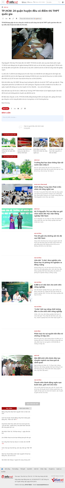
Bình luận (5, 108)
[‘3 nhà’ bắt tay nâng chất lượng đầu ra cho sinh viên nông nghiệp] (17, 316)
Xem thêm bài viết (32, 404)
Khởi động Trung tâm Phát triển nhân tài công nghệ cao (40, 151)
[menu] (3, 2)
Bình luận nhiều (24, 408)
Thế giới (22, 469)
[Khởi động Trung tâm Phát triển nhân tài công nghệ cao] (40, 142)
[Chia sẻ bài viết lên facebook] (3, 18)
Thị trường (15, 469)
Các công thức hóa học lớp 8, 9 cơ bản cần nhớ (15, 442)
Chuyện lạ (51, 469)
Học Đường (37, 233)
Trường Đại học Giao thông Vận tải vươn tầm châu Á (8, 151)
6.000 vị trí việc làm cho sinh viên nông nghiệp (47, 286)
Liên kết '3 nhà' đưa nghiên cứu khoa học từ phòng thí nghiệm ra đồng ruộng (48, 262)
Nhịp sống (37, 331)
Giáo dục (37, 160)
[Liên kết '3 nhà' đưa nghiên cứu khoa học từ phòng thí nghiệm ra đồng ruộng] (17, 267)
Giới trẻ (6, 7)
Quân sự (59, 469)
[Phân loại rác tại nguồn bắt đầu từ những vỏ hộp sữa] (17, 341)
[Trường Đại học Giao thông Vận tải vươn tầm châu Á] (9, 142)
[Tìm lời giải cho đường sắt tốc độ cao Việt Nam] (17, 243)
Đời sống (7, 469)
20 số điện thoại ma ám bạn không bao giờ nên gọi (16, 437)
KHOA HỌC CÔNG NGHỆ (40, 184)
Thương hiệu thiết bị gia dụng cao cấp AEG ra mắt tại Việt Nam (24, 151)
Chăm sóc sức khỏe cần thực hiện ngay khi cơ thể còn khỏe (55, 151)
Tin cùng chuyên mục (10, 156)
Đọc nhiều (9, 408)
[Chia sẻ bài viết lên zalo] (6, 18)
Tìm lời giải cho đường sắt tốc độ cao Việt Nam (48, 237)
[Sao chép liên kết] (13, 18)
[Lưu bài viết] (16, 18)
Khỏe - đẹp (43, 469)
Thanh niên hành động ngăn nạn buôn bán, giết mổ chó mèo (48, 383)
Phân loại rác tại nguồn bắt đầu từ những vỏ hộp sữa (48, 334)
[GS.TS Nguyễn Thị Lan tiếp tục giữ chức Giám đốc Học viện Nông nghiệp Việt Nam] (17, 218)
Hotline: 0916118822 (40, 2)
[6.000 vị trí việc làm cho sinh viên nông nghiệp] (17, 292)
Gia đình (29, 469)
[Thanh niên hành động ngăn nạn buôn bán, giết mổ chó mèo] (17, 389)
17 (16, 419)
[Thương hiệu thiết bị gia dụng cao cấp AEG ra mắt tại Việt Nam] (25, 142)
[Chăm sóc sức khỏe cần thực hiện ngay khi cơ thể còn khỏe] (56, 142)
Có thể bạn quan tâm (10, 134)
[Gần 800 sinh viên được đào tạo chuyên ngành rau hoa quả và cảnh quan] (17, 365)
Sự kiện (3, 471)
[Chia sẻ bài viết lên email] (9, 18)
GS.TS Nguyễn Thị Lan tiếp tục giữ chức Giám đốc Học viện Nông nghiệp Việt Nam (48, 213)
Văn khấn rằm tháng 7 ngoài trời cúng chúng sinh (16, 460)
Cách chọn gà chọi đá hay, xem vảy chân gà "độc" (16, 448)
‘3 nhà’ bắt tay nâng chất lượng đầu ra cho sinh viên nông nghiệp (48, 310)
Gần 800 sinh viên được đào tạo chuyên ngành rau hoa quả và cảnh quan (47, 360)
